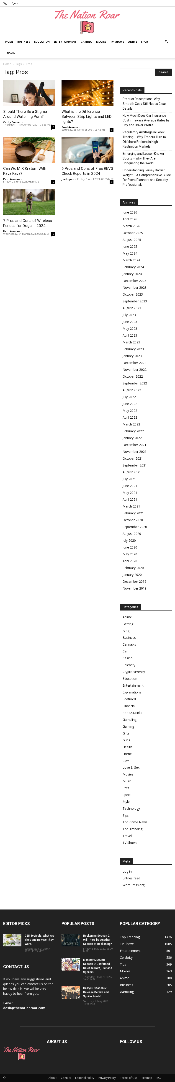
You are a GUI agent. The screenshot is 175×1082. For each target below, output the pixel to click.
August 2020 (132, 533)
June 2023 (130, 321)
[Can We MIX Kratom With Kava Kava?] (29, 150)
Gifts (126, 733)
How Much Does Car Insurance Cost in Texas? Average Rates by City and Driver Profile (146, 120)
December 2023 (134, 280)
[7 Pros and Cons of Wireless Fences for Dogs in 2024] (29, 202)
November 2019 (135, 588)
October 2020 (133, 520)
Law (126, 760)
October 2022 (133, 376)
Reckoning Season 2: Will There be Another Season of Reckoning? (97, 939)
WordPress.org (133, 885)
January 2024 (132, 274)
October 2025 (133, 233)
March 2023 (131, 342)
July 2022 (129, 397)
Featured (129, 699)
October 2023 (133, 294)
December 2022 (134, 363)
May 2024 (130, 253)
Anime (132, 41)
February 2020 (133, 568)
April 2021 (130, 499)
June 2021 (130, 486)
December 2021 (134, 445)
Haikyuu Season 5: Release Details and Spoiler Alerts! (96, 992)
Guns (126, 740)
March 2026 (131, 226)
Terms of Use (128, 1078)
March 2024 (131, 260)
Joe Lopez (68, 179)
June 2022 (130, 404)
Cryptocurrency (134, 672)
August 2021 (132, 472)
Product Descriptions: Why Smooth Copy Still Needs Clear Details (144, 103)
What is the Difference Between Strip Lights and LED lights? (87, 116)
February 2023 (133, 349)
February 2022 (133, 431)
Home (9, 41)
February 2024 (133, 267)
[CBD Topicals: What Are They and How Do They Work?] (12, 940)
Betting (128, 624)
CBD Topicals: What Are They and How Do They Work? (39, 939)
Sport (145, 41)
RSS (159, 1078)
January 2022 (132, 438)
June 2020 (130, 547)
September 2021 (135, 465)
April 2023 (130, 335)
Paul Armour (70, 127)
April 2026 (130, 219)
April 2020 (130, 561)
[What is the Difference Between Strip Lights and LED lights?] (87, 93)
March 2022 (131, 424)
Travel (10, 52)
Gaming (86, 41)
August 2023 (132, 308)
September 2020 (135, 527)
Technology (131, 808)
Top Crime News (135, 822)
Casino (128, 658)
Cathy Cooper (12, 122)
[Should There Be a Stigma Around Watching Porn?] (29, 93)
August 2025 (132, 239)
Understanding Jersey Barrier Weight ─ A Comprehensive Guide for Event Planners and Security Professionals (147, 177)
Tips (126, 815)
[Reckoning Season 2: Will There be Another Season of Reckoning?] (71, 940)
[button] (166, 42)
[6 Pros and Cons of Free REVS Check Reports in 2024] (87, 150)
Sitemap (147, 1078)
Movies (101, 41)
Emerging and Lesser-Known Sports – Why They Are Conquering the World (143, 158)
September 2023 (135, 301)
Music (127, 781)
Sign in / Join (10, 3)
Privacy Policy (107, 1078)
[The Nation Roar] (87, 22)
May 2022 (130, 410)
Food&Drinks (132, 713)
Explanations (132, 692)
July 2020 (129, 540)
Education (42, 41)
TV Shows (117, 41)
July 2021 (129, 479)
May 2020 (130, 554)
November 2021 (135, 451)
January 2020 (132, 574)
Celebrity (129, 665)
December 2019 (134, 581)
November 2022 (135, 369)
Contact (66, 1078)
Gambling (129, 719)
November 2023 (135, 287)
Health (127, 747)
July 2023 (129, 315)
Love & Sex (131, 767)
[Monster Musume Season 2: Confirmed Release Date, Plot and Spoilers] (71, 964)
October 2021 (133, 458)
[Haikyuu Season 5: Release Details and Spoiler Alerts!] (71, 992)
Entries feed (131, 878)
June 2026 (130, 212)
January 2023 (132, 356)
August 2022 (132, 390)
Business (23, 41)
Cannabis (129, 644)
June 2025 (130, 246)
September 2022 (135, 383)
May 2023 (130, 328)
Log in (127, 871)
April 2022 (130, 417)
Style (126, 801)
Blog (126, 631)
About (53, 1078)
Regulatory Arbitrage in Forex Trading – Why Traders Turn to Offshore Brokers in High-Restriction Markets (144, 139)
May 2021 (130, 492)
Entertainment (65, 41)
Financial (129, 706)
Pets (126, 788)
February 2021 (133, 513)
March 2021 (131, 506)
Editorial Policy (84, 1078)
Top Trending (132, 829)
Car (125, 651)
